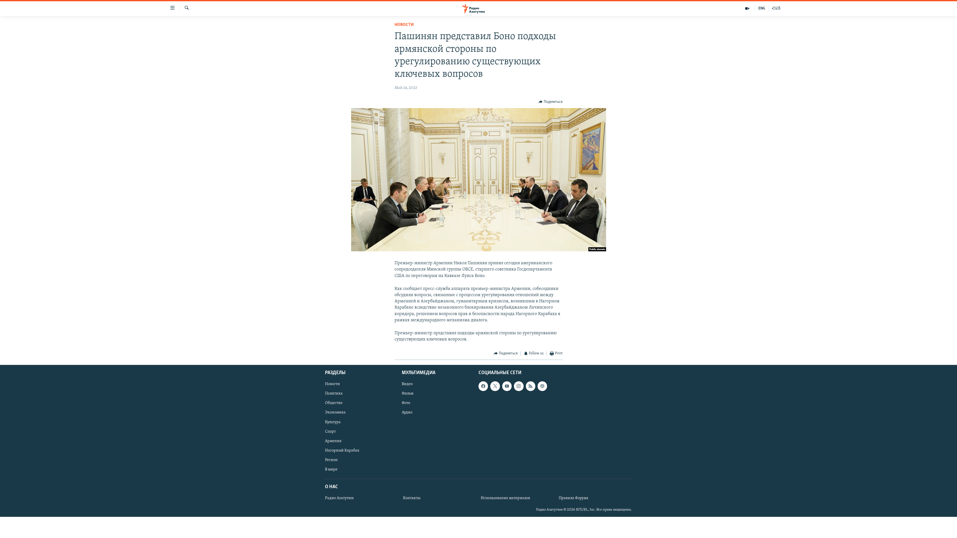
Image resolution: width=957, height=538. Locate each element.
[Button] (550, 102)
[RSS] (530, 386)
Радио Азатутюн (339, 498)
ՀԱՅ (776, 8)
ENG (761, 8)
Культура (333, 422)
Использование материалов (505, 498)
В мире (331, 469)
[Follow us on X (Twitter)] (495, 386)
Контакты (411, 498)
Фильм (407, 394)
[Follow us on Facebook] (483, 386)
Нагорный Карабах (342, 450)
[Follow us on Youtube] (507, 386)
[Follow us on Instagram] (518, 386)
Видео (407, 384)
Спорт (330, 431)
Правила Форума (573, 498)
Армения (333, 441)
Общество (333, 403)
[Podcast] (542, 386)
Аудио (407, 412)
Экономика (335, 412)
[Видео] (747, 8)
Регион (331, 460)
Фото (406, 403)
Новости (404, 25)
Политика (334, 394)
